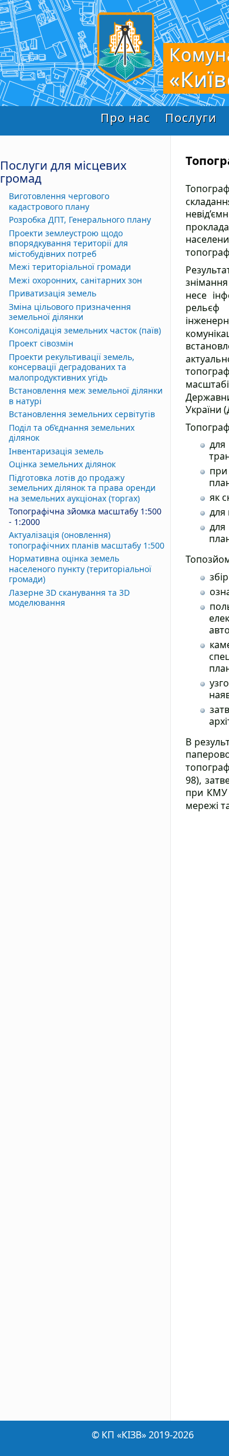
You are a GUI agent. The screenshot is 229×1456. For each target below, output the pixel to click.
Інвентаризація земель (56, 451)
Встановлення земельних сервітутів (82, 414)
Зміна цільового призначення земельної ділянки (70, 312)
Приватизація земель (52, 293)
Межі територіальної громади (70, 267)
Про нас (125, 118)
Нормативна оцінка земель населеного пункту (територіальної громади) (80, 569)
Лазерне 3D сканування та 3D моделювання (69, 597)
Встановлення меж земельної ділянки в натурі (86, 395)
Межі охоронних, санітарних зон (75, 280)
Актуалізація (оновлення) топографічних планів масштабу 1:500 (86, 540)
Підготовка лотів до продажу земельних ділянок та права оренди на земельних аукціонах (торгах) (82, 488)
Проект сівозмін (41, 343)
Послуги (191, 118)
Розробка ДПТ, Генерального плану (80, 219)
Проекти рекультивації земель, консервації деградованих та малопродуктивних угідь (71, 367)
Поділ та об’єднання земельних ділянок (71, 432)
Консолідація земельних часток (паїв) (85, 330)
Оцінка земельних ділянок (62, 464)
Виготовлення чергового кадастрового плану (59, 201)
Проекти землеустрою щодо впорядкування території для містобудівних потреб (68, 243)
